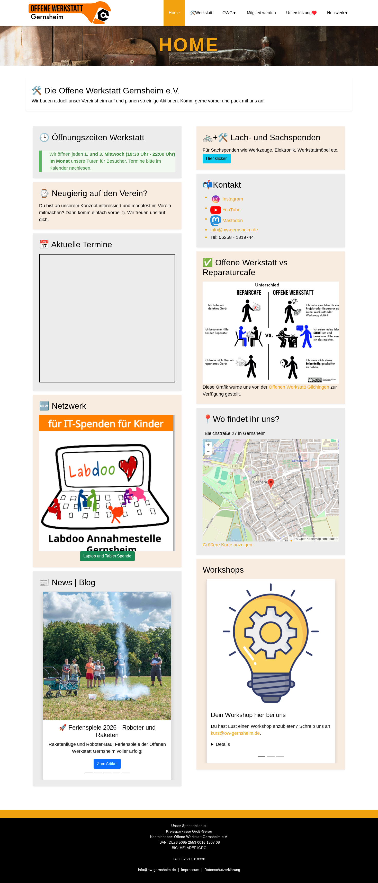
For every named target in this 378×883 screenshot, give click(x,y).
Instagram (232, 199)
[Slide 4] (116, 773)
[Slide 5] (126, 773)
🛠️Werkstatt (201, 13)
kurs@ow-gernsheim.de (235, 733)
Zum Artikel (107, 764)
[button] (49, 685)
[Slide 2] (98, 773)
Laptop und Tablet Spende (107, 556)
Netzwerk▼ (337, 13)
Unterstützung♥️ (301, 13)
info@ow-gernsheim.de (234, 229)
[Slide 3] (107, 773)
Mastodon (232, 220)
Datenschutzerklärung (222, 870)
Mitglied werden (261, 13)
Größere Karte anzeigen (227, 544)
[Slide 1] (89, 773)
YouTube (230, 209)
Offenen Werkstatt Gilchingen (299, 387)
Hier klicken (217, 158)
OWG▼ (229, 13)
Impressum (190, 870)
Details (223, 744)
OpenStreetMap (310, 539)
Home (174, 13)
